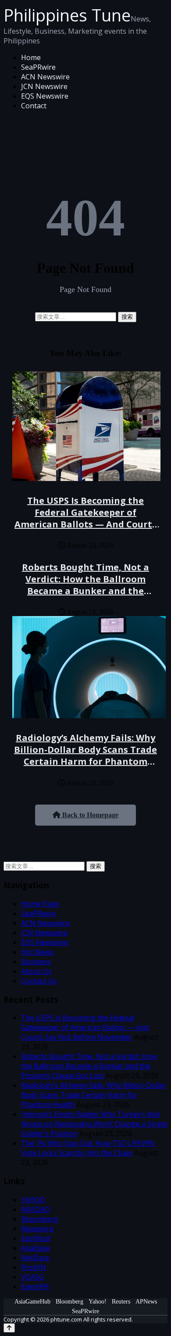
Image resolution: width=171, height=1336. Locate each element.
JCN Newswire (44, 86)
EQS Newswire (44, 96)
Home (31, 57)
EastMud (35, 1238)
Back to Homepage (89, 815)
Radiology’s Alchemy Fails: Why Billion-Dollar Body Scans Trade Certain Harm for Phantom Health (85, 755)
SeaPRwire (38, 67)
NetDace (35, 1257)
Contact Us (39, 981)
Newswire (37, 1228)
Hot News (37, 952)
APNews (146, 1301)
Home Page (40, 903)
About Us (36, 971)
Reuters (121, 1301)
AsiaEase (35, 1248)
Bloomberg (39, 1219)
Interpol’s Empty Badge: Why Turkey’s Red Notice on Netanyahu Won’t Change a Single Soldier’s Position (94, 1123)
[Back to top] (9, 1327)
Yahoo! (98, 1301)
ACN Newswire (45, 77)
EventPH (35, 1286)
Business (36, 961)
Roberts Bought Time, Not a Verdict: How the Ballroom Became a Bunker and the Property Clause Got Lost (85, 585)
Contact (33, 105)
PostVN (33, 1267)
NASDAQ (35, 1209)
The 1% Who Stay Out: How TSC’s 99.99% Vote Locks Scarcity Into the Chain (88, 1148)
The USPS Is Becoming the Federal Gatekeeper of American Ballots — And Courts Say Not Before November (85, 518)
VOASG (32, 1277)
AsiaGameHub (32, 1301)
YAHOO (33, 1199)
